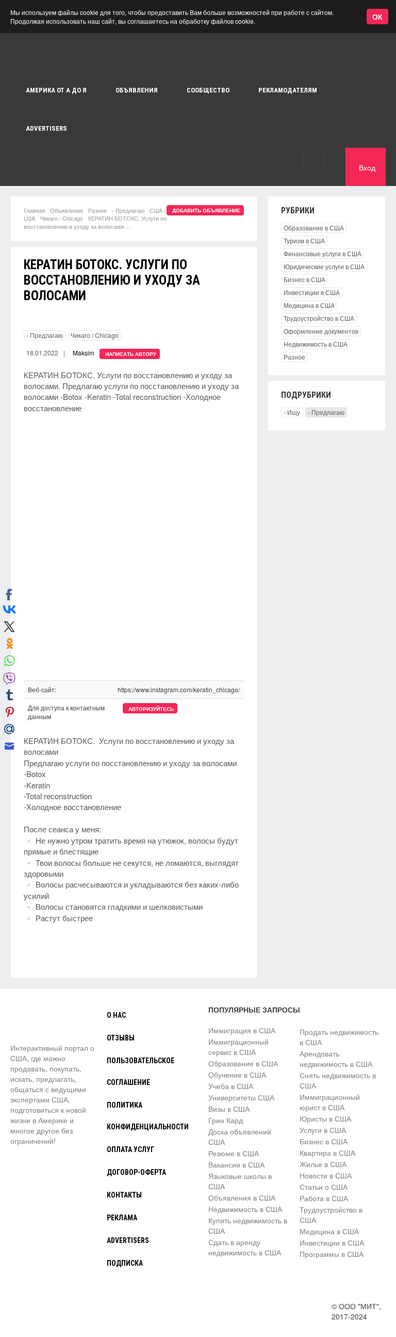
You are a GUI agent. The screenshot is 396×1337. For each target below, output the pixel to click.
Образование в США (314, 227)
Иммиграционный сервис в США (238, 1046)
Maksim (83, 352)
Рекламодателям (287, 90)
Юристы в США (325, 1118)
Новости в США (326, 1175)
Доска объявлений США (239, 1136)
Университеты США (241, 1097)
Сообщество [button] (208, 90)
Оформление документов (321, 331)
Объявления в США (241, 1197)
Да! (245, 58)
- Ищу (292, 412)
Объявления (66, 210)
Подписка (125, 1263)
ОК (377, 16)
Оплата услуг (130, 1149)
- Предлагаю (128, 210)
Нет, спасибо (193, 58)
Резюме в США (233, 1153)
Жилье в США (323, 1164)
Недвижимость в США (316, 343)
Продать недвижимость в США (339, 1037)
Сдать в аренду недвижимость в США (244, 1247)
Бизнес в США (304, 279)
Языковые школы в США (240, 1181)
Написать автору (130, 353)
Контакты (124, 1195)
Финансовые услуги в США (322, 253)
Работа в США (324, 1198)
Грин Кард (225, 1120)
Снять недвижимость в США (338, 1080)
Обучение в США (237, 1074)
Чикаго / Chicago (61, 218)
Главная (34, 210)
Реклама (122, 1218)
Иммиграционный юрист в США (330, 1102)
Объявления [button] (137, 90)
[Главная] (49, 1023)
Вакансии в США (236, 1164)
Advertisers (46, 128)
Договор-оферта (136, 1172)
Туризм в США (304, 240)
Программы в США (332, 1254)
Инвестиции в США (312, 292)
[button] (313, 161)
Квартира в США (327, 1152)
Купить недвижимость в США (247, 1225)
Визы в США (229, 1108)
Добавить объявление (206, 210)
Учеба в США (230, 1086)
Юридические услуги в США (324, 266)
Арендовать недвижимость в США (336, 1058)
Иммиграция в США (241, 1030)
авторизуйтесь (151, 708)
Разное (97, 210)
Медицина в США (309, 305)
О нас (116, 1015)
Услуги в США (323, 1130)
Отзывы (121, 1038)
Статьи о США (324, 1186)
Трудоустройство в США (319, 318)
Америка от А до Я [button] (56, 90)
